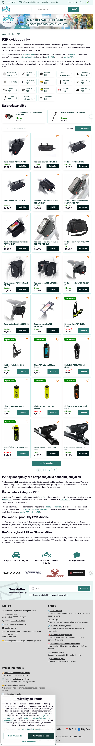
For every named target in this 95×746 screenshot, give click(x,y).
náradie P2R (35, 512)
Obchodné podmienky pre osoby (17, 673)
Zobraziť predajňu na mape (14, 641)
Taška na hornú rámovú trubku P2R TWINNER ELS (46, 243)
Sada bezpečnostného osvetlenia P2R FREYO (28, 114)
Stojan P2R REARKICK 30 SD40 (73, 113)
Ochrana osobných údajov (14, 685)
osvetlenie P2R (28, 54)
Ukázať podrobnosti (28, 741)
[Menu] (90, 9)
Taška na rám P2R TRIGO (74, 162)
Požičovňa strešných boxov (61, 635)
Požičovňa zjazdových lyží (60, 626)
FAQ (71, 729)
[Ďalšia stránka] (55, 470)
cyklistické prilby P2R (30, 509)
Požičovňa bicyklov (57, 659)
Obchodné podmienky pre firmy (16, 679)
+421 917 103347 (18, 621)
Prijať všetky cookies (41, 736)
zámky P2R (73, 54)
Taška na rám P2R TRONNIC (15, 162)
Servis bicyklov (56, 611)
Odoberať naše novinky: (18, 593)
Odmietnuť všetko (15, 736)
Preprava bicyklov (57, 652)
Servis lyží (54, 619)
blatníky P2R (65, 500)
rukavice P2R (68, 57)
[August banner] (46, 22)
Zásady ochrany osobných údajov (28, 729)
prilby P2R (50, 57)
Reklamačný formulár (12, 694)
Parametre (84, 129)
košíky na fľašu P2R (27, 57)
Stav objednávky (76, 736)
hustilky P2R (24, 512)
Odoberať (84, 589)
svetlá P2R (43, 497)
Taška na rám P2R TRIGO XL (15, 201)
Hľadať (73, 9)
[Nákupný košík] (84, 9)
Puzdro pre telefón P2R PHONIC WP (43, 325)
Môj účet (86, 729)
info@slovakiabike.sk (18, 624)
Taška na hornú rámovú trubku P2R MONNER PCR (76, 202)
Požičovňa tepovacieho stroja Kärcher (65, 644)
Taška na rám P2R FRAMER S (45, 162)
